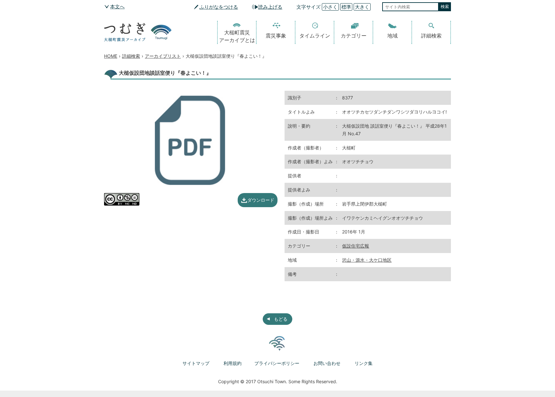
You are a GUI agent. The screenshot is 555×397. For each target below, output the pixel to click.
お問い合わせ (326, 363)
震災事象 (276, 35)
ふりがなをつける (218, 7)
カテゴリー (353, 35)
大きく (362, 7)
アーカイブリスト (163, 56)
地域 (392, 35)
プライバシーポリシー (276, 363)
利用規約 (233, 363)
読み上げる (270, 7)
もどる (280, 319)
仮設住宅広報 (355, 246)
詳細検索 (431, 35)
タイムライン (314, 35)
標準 (346, 7)
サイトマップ (195, 363)
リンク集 (364, 363)
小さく (330, 7)
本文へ (117, 7)
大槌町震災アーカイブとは (237, 36)
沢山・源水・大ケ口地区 (367, 260)
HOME (110, 56)
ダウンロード (260, 200)
